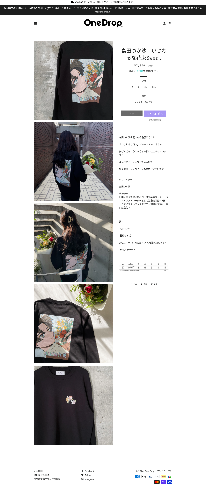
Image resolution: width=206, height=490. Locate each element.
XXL (154, 87)
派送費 (139, 71)
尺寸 (144, 81)
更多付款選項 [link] (155, 120)
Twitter (87, 475)
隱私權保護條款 (41, 475)
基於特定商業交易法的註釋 (47, 479)
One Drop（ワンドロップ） (158, 471)
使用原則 (38, 471)
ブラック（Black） (144, 102)
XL (145, 87)
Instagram (89, 479)
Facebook (89, 471)
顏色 (144, 96)
